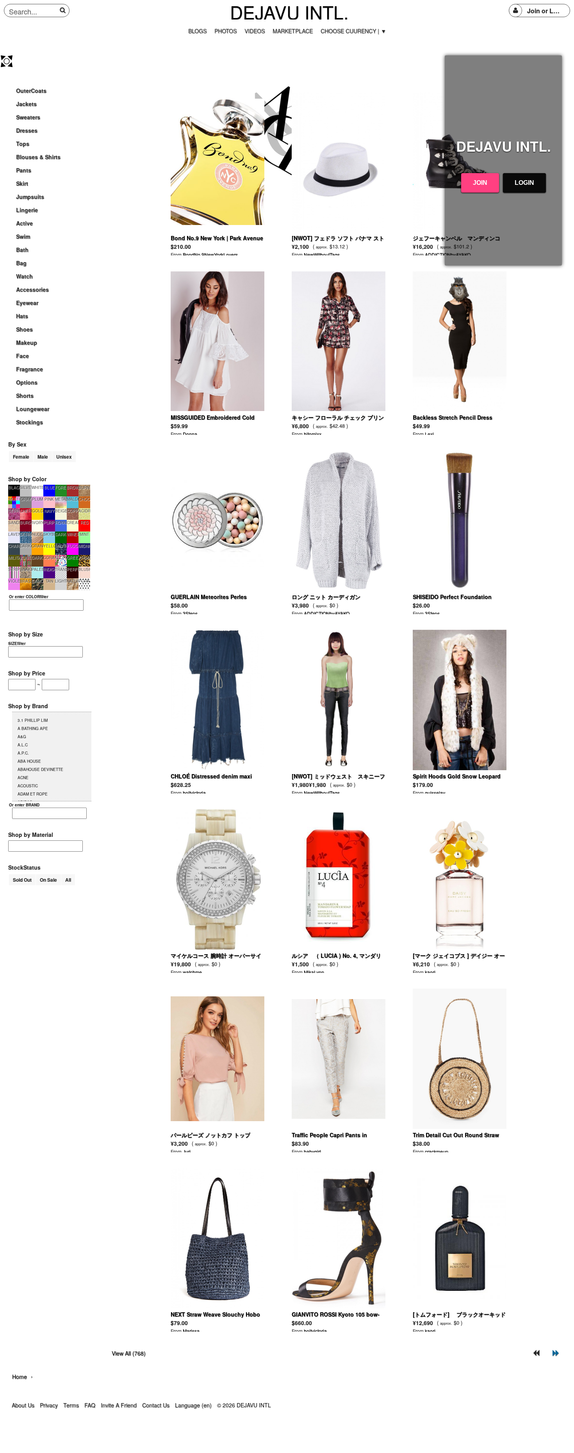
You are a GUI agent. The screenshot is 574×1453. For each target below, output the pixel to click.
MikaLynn (314, 972)
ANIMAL (84, 557)
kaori (430, 972)
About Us (23, 1405)
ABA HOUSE (29, 761)
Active (24, 223)
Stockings (29, 422)
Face (22, 356)
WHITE (37, 487)
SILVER (26, 487)
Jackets (26, 104)
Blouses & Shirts (38, 157)
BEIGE (61, 511)
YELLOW (49, 546)
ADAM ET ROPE (33, 794)
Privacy (49, 1405)
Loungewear (32, 409)
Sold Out (22, 879)
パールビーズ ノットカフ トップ (210, 1135)
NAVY (49, 511)
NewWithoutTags (322, 254)
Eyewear (27, 303)
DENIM (26, 534)
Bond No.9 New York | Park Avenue (217, 238)
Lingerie (27, 210)
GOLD (37, 511)
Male (42, 456)
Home (19, 1376)
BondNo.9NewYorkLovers (210, 254)
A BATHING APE (33, 728)
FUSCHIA (72, 546)
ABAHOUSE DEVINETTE (40, 769)
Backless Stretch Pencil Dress (452, 417)
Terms (71, 1405)
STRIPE (14, 569)
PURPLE (49, 522)
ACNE (23, 777)
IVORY (37, 522)
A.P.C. (23, 753)
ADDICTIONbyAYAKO (326, 613)
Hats (22, 316)
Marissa (191, 1330)
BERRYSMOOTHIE (14, 511)
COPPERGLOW (72, 511)
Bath (22, 249)
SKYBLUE (49, 534)
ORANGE (37, 546)
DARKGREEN (61, 534)
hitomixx (312, 434)
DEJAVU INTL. (289, 11)
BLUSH (84, 569)
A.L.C (23, 745)
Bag (21, 263)
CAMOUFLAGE (37, 581)
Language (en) (193, 1405)
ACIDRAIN (84, 511)
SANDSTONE (14, 522)
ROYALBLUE (61, 522)
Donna (190, 434)
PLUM (37, 499)
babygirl (312, 1151)
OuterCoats (31, 90)
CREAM (72, 522)
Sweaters (28, 117)
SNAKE (26, 569)
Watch (24, 276)
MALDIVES (72, 499)
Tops (22, 143)
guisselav (435, 792)
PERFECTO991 (72, 569)
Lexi (429, 434)
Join (480, 182)
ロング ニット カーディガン (326, 597)
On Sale (48, 879)
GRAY (25, 499)
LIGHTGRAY (61, 581)
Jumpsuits (30, 196)
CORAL (49, 557)
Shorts (25, 395)
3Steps (190, 613)
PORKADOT (84, 581)
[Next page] (556, 1353)
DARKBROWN (37, 557)
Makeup (26, 342)
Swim (23, 236)
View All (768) (129, 1353)
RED (84, 522)
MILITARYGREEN (14, 557)
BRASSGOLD (26, 581)
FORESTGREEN (61, 487)
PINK (49, 499)
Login (524, 182)
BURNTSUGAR (84, 487)
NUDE (37, 534)
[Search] (64, 10)
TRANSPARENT (61, 569)
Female (21, 456)
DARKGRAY (26, 546)
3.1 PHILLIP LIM (33, 720)
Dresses (26, 130)
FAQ (89, 1405)
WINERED (72, 534)
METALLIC (61, 499)
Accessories (32, 289)
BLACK (14, 487)
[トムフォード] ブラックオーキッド (459, 1314)
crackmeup (436, 1151)
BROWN (72, 487)
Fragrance (29, 369)
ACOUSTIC (28, 786)
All (68, 879)
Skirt (22, 183)
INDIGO (49, 569)
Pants (23, 170)
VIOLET (14, 581)
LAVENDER (14, 534)
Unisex (64, 456)
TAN (49, 581)
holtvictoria (194, 792)
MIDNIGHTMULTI (61, 546)
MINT (84, 534)
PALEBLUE (37, 569)
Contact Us (155, 1405)
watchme (192, 972)
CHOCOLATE (84, 499)
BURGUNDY (26, 522)
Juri (187, 1151)
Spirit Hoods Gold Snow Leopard (457, 776)
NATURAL (72, 581)
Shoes (24, 329)
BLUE (49, 487)
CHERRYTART (26, 511)
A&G (22, 736)
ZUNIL (26, 557)
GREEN (72, 557)
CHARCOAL (14, 546)
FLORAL (61, 557)
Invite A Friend (119, 1405)
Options (26, 382)
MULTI (14, 499)
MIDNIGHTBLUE (84, 546)
